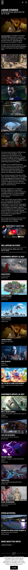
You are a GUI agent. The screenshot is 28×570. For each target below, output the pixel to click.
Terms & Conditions (18, 556)
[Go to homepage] (14, 554)
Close (14, 567)
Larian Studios (5, 35)
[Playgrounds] (3, 2)
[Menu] (25, 2)
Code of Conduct (8, 556)
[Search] (22, 2)
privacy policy (18, 564)
